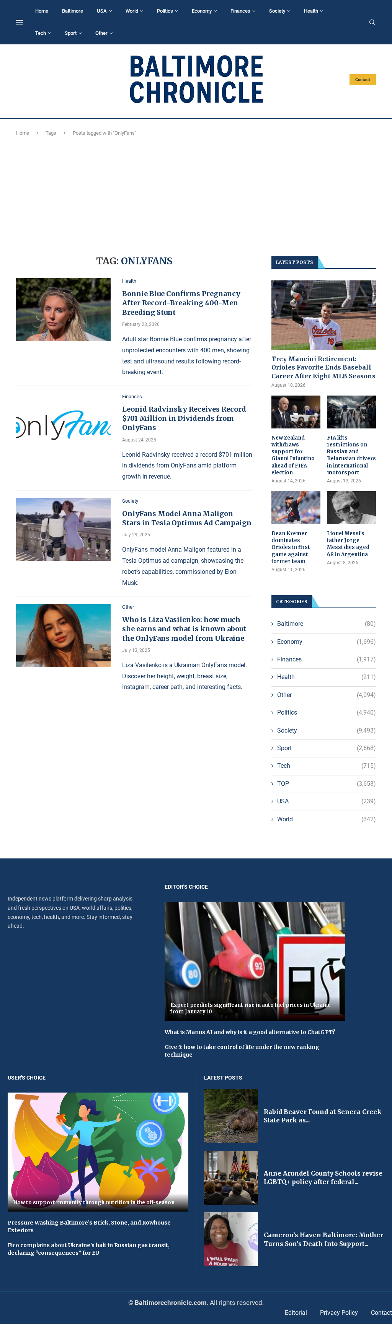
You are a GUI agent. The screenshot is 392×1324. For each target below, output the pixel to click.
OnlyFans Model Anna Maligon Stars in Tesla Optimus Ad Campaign (187, 518)
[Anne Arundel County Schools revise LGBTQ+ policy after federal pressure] (231, 1178)
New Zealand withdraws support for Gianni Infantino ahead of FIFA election (293, 455)
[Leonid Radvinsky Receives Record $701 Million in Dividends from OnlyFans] (63, 425)
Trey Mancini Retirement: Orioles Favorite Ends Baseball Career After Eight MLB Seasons (323, 367)
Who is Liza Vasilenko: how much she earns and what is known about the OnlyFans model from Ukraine (184, 629)
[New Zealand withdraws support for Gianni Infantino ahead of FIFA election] (295, 412)
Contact (362, 79)
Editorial (296, 1312)
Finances (240, 11)
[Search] (372, 23)
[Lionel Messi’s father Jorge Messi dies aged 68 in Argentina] (351, 507)
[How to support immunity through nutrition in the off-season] (98, 1152)
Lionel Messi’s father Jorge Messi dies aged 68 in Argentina (348, 544)
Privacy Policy (339, 1312)
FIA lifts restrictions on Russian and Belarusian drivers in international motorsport (351, 455)
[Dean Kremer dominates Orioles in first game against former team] (295, 507)
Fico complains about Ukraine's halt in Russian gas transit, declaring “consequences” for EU (89, 1249)
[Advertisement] (196, 194)
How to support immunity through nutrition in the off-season (94, 1202)
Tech (40, 33)
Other (101, 33)
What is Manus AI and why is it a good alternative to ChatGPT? (250, 1032)
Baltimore (72, 11)
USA (102, 11)
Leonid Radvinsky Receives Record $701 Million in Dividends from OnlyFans (184, 418)
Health (311, 11)
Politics (165, 11)
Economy (202, 11)
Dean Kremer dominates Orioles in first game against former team (290, 547)
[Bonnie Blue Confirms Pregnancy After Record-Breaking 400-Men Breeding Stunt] (63, 309)
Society (277, 11)
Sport (71, 33)
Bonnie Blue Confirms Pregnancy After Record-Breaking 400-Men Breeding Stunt (181, 303)
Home (41, 11)
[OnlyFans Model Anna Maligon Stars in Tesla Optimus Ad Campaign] (63, 529)
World (132, 11)
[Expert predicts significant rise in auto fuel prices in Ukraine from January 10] (255, 961)
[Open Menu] (19, 22)
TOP (326, 783)
